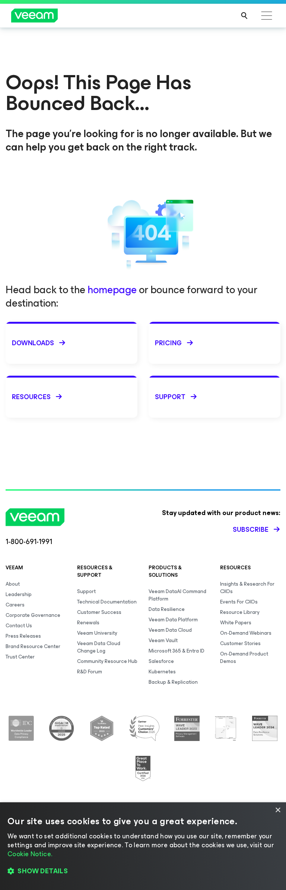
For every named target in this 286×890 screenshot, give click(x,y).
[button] (143, 871)
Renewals (88, 622)
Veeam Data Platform (173, 619)
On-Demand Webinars (245, 633)
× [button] (277, 810)
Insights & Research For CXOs (247, 588)
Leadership (19, 594)
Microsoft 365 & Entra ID (176, 651)
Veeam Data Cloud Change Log (98, 647)
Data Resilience (167, 609)
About (13, 584)
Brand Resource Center (33, 646)
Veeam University (97, 633)
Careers (15, 605)
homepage (112, 289)
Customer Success (99, 612)
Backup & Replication (173, 682)
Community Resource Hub (107, 661)
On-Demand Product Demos (244, 658)
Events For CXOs (239, 602)
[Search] (244, 15)
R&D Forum (89, 671)
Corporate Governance (33, 615)
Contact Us (19, 625)
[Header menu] (266, 15)
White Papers (235, 622)
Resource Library (240, 612)
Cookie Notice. (29, 854)
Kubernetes (162, 671)
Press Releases (23, 636)
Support (86, 591)
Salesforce (161, 661)
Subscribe (250, 529)
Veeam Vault (163, 640)
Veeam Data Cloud (170, 630)
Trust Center (20, 657)
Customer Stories (240, 643)
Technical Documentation (107, 602)
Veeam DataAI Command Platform (177, 595)
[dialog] (143, 846)
